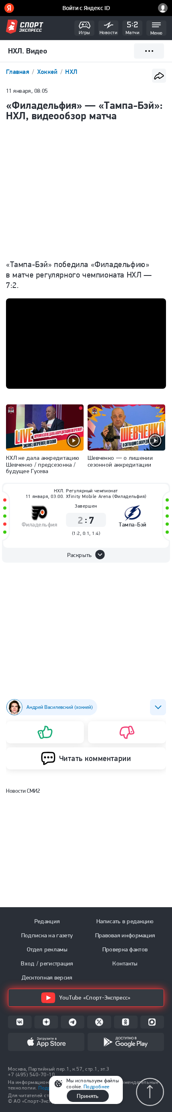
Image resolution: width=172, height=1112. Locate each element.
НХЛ (71, 71)
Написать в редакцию (125, 921)
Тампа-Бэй (132, 525)
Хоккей (48, 71)
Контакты (124, 963)
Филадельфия (40, 525)
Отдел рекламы (47, 949)
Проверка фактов (125, 949)
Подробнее (96, 1086)
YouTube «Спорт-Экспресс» (94, 997)
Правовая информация (125, 935)
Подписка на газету (47, 935)
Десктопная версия (47, 977)
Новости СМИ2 (23, 791)
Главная (18, 71)
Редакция (47, 921)
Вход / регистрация (47, 963)
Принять (87, 1096)
